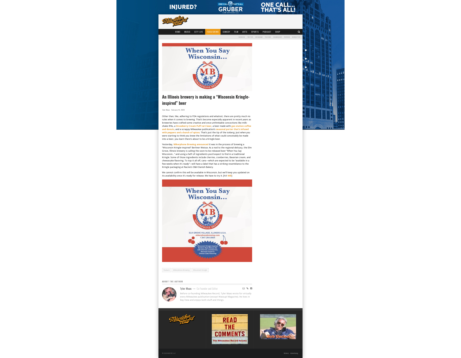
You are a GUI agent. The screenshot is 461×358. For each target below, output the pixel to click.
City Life (198, 31)
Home (177, 31)
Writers (286, 353)
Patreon (287, 37)
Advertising (294, 353)
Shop (277, 31)
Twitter (250, 37)
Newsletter (296, 37)
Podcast (267, 31)
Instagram (259, 37)
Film (236, 31)
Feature (167, 270)
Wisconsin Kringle (200, 270)
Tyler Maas (166, 110)
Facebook (242, 37)
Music (187, 31)
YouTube (268, 37)
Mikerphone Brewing (181, 270)
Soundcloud (277, 37)
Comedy (226, 31)
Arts (244, 31)
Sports (255, 31)
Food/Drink (213, 31)
